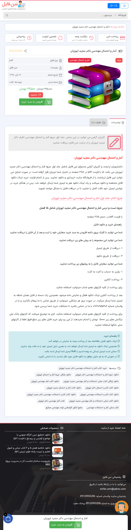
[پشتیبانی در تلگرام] (121, 507)
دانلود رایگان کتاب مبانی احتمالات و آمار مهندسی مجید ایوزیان (91, 381)
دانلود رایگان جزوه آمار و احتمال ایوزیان (53, 374)
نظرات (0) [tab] (96, 122)
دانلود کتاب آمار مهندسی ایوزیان (45, 381)
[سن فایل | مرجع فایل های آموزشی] (14, 6)
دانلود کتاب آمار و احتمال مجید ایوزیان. (63, 388)
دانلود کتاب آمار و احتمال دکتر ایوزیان (102, 388)
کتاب (11, 82)
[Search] (7, 15)
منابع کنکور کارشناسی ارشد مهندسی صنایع (64, 407)
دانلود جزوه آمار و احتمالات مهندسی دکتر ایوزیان (97, 374)
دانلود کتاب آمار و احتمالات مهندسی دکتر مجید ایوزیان (51, 394)
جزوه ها (114, 27)
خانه (122, 27)
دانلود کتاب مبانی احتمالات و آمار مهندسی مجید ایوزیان (94, 401)
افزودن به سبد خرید (32, 102)
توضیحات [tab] (116, 122)
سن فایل (13, 67)
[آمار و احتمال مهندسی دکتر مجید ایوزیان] (95, 85)
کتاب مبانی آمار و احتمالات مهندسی (103, 407)
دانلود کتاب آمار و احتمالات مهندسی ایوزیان (99, 394)
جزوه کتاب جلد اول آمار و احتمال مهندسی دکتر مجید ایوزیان (86, 198)
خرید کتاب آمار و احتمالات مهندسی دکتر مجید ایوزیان (83, 368)
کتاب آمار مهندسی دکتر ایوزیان (51, 401)
